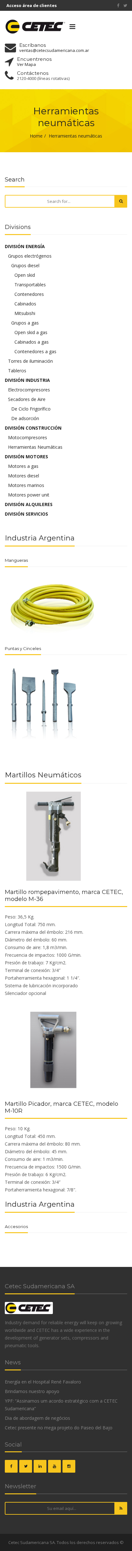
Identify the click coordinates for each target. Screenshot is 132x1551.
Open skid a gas (30, 332)
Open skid (24, 275)
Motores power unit (28, 495)
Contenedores (29, 294)
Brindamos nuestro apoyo (32, 1391)
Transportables (30, 285)
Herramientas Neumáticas (35, 447)
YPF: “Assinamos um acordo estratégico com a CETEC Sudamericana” (61, 1405)
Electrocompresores (29, 390)
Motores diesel (23, 476)
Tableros (17, 371)
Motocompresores (27, 437)
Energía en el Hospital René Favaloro (43, 1382)
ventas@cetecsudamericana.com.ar (54, 50)
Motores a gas (23, 466)
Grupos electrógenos (30, 256)
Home (36, 136)
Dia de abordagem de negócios (37, 1418)
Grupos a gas (25, 323)
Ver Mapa (26, 64)
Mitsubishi (24, 313)
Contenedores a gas (35, 351)
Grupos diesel (25, 265)
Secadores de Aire (26, 399)
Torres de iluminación (30, 361)
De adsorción (25, 418)
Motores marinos (26, 485)
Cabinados (25, 304)
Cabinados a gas (31, 342)
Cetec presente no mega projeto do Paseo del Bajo (58, 1428)
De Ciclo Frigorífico (31, 409)
